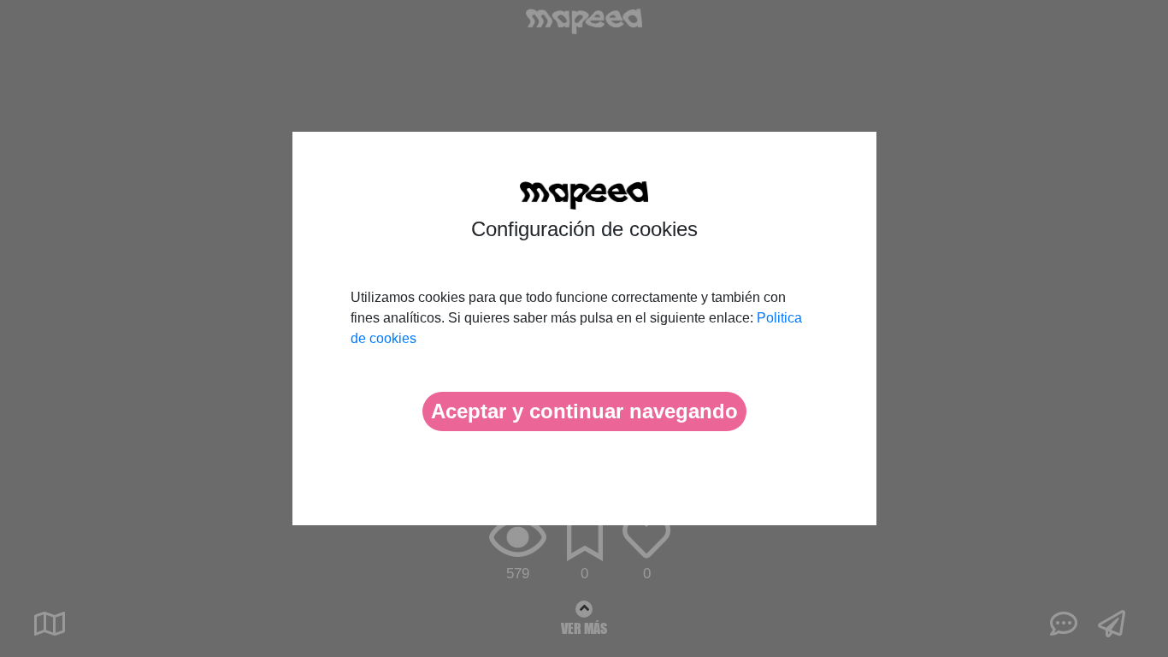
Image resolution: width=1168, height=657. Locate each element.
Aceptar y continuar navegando (584, 411)
